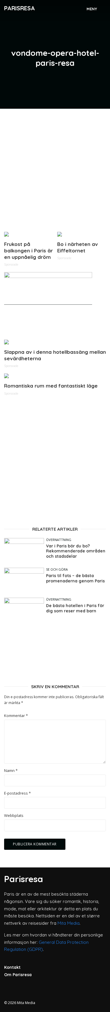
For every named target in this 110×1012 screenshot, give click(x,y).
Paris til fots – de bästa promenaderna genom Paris (75, 578)
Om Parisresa (18, 974)
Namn (11, 770)
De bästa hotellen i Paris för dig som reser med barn (75, 608)
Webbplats (13, 815)
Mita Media (68, 923)
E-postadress (17, 793)
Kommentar (16, 715)
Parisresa (19, 8)
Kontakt (12, 967)
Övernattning (58, 539)
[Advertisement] (55, 168)
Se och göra (57, 569)
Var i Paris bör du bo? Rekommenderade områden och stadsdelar (75, 551)
